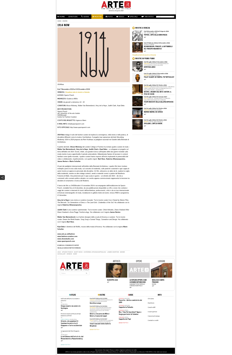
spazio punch (67, 252)
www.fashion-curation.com (67, 236)
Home (62, 17)
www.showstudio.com (65, 239)
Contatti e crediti (153, 320)
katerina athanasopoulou (95, 252)
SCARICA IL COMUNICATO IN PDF (68, 245)
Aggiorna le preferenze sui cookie (128, 350)
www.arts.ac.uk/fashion (66, 234)
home (59, 21)
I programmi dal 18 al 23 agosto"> (72, 335)
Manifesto (151, 303)
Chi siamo (151, 298)
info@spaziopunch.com (76, 124)
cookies (117, 350)
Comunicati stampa (154, 316)
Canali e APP (151, 307)
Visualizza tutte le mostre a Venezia (77, 92)
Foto (110, 17)
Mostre (98, 17)
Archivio (149, 17)
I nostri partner (152, 311)
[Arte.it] (116, 4)
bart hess (78, 252)
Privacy (111, 350)
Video (121, 17)
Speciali (134, 17)
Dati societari (98, 350)
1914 (59, 252)
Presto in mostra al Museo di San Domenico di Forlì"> (71, 320)
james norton (113, 252)
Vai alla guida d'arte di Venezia (69, 248)
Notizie (74, 17)
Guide (86, 17)
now (75, 254)
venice (69, 254)
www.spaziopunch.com (66, 241)
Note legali (106, 350)
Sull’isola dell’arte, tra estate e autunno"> (70, 303)
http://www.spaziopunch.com (80, 127)
